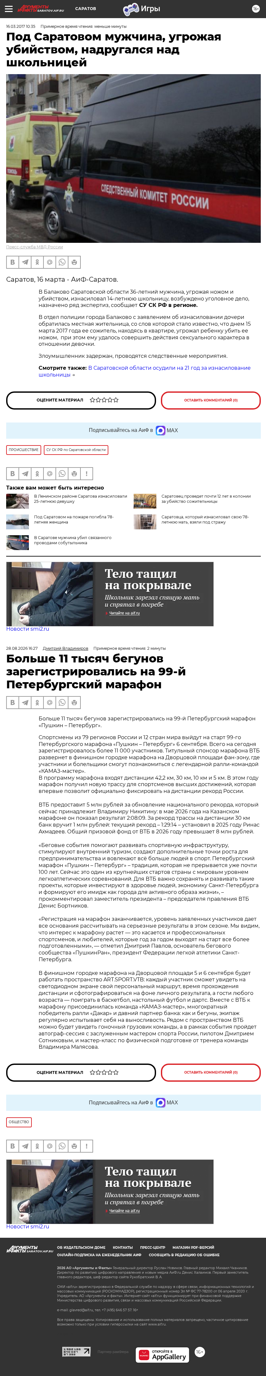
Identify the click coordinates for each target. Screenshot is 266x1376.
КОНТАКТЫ (123, 1248)
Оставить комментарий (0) (211, 400)
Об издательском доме (81, 1248)
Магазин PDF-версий (193, 1248)
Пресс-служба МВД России (34, 246)
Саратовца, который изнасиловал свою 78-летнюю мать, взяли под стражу (205, 519)
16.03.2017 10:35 (20, 26)
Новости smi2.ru (27, 629)
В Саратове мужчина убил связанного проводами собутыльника (73, 540)
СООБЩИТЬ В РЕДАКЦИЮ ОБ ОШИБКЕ (184, 1255)
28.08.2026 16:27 (22, 648)
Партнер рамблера (113, 1352)
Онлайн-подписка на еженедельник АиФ (99, 1255)
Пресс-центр (152, 1248)
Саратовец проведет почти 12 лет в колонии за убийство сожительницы (206, 499)
